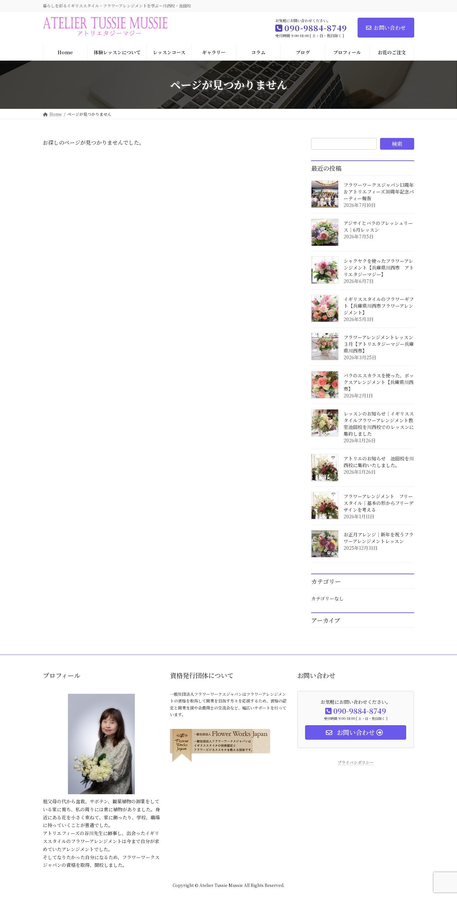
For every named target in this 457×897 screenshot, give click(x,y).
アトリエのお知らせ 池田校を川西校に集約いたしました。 (379, 461)
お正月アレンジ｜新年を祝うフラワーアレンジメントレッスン (379, 537)
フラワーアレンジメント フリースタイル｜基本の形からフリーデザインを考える (379, 503)
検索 (397, 144)
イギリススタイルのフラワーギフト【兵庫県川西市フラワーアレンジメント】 (379, 306)
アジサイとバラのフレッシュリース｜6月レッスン (378, 226)
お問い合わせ (390, 27)
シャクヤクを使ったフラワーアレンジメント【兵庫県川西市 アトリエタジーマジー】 (379, 267)
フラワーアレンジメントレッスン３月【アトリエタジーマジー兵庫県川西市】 (379, 344)
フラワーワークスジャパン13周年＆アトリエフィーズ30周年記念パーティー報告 (379, 191)
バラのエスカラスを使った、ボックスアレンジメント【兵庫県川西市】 (379, 382)
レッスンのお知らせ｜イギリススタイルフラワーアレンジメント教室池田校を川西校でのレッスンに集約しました (379, 423)
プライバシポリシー (356, 762)
